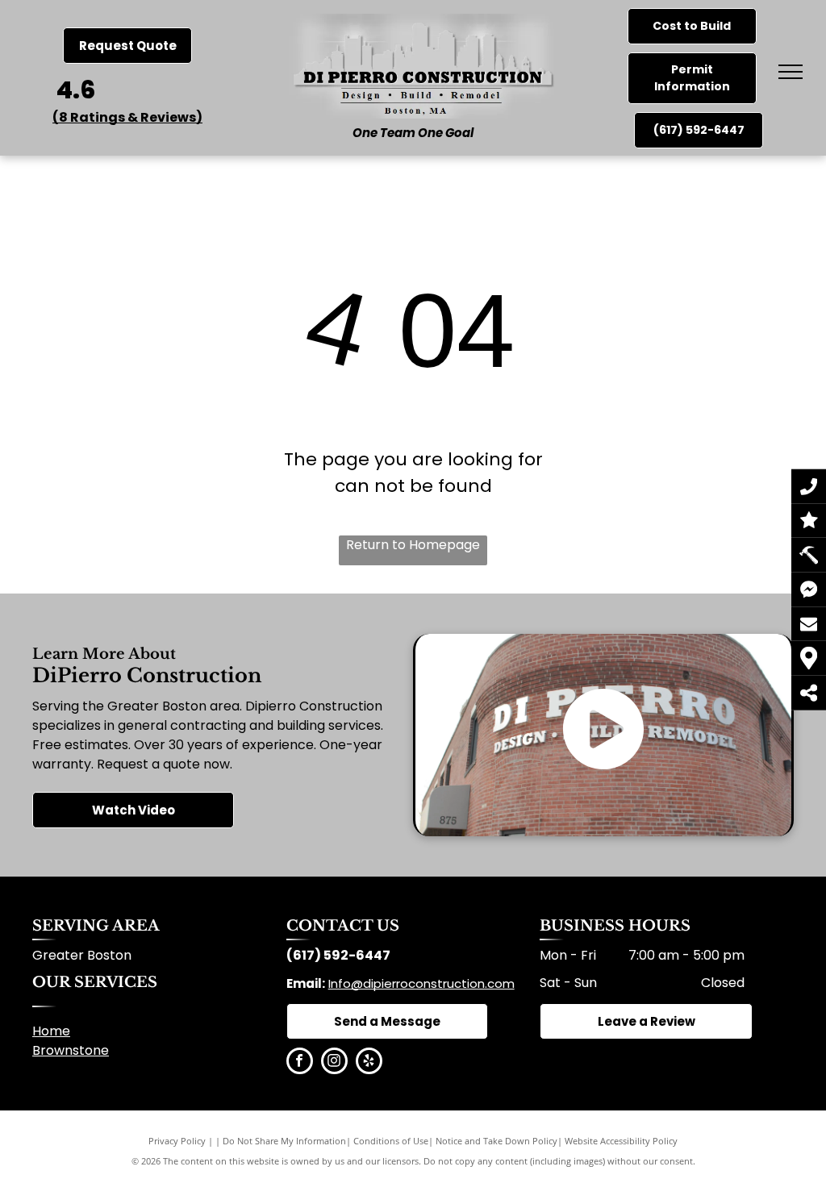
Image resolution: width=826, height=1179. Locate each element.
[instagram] (334, 1063)
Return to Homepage (413, 544)
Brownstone (70, 1050)
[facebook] (299, 1063)
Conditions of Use (390, 1141)
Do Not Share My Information (284, 1141)
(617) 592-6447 (338, 955)
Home (51, 1031)
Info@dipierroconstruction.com (421, 983)
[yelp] (369, 1063)
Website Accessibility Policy (621, 1141)
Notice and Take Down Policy (496, 1141)
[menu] (790, 72)
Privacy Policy (177, 1141)
